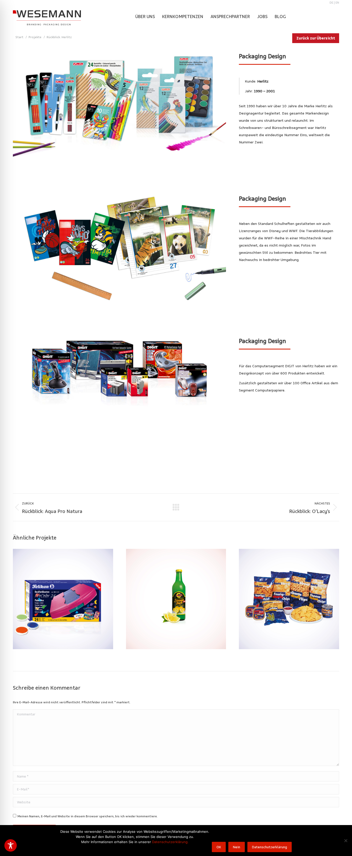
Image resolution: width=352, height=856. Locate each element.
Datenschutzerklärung (269, 847)
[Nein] (345, 840)
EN (337, 2)
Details (63, 599)
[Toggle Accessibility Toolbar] (10, 845)
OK (218, 847)
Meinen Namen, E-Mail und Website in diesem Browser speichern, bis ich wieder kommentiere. (88, 816)
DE (331, 2)
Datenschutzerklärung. (170, 842)
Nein (236, 847)
